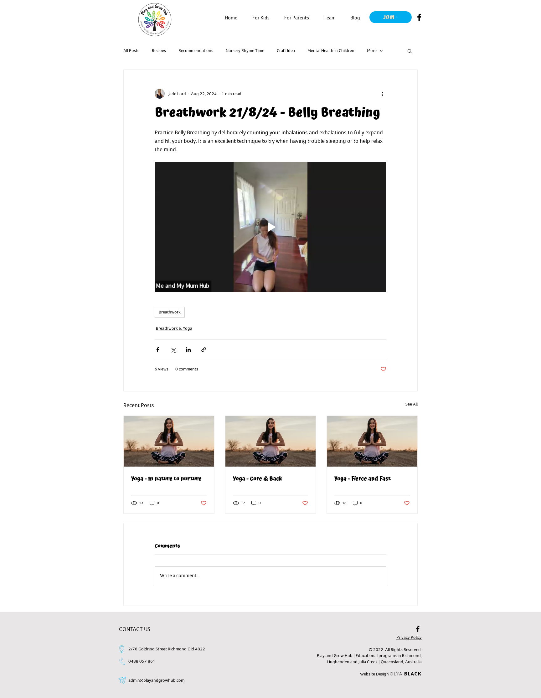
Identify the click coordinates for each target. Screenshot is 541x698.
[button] (261, 17)
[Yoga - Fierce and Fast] (372, 441)
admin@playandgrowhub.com (156, 680)
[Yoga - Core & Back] (270, 441)
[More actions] (382, 93)
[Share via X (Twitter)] (173, 350)
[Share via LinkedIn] (188, 350)
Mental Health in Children (330, 50)
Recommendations (195, 50)
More (372, 50)
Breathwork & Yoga (174, 328)
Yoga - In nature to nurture (166, 478)
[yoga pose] (169, 441)
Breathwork (170, 311)
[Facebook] (419, 17)
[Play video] (270, 227)
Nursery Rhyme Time (245, 50)
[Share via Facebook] (158, 350)
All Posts (131, 50)
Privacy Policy (409, 637)
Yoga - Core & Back (257, 478)
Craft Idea (286, 50)
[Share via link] (204, 350)
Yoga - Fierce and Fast (362, 478)
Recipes (159, 50)
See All (411, 403)
